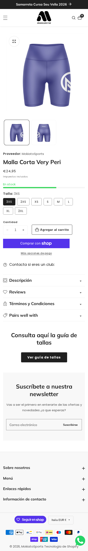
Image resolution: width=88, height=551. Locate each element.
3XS (9, 202)
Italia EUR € (59, 520)
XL (8, 211)
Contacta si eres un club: (32, 264)
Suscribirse (70, 424)
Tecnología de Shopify (61, 546)
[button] (44, 315)
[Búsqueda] (74, 18)
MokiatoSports (33, 153)
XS (36, 202)
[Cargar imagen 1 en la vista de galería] (16, 132)
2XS (23, 202)
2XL (21, 211)
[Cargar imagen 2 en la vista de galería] (43, 132)
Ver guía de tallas (44, 357)
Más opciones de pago (36, 253)
